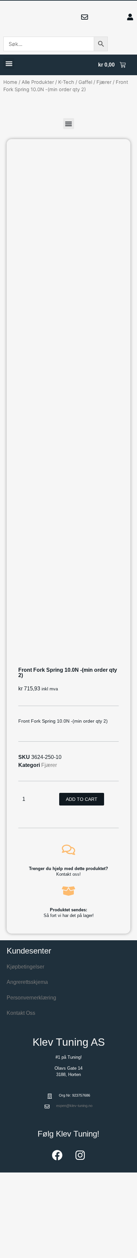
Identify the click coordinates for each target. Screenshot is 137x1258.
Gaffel (85, 82)
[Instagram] (80, 1155)
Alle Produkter (38, 82)
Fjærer (103, 82)
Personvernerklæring (31, 997)
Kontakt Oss (21, 1013)
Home (10, 82)
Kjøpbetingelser (25, 967)
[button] (8, 63)
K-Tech (66, 82)
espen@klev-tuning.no (74, 1106)
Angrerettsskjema (27, 982)
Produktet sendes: (68, 909)
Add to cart (81, 799)
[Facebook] (57, 1155)
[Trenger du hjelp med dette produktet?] (68, 849)
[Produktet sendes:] (68, 891)
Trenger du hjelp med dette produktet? (68, 868)
